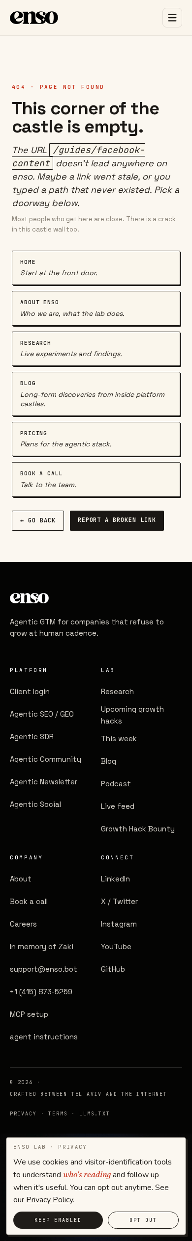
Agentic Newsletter (43, 781)
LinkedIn (115, 878)
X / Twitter (119, 901)
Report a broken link (117, 520)
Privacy (23, 1114)
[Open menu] (172, 17)
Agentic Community (45, 759)
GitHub (113, 969)
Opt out (143, 1220)
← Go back (38, 520)
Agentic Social (35, 804)
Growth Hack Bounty (138, 828)
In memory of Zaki (41, 946)
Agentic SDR (32, 736)
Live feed (117, 806)
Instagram (119, 924)
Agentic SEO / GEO (42, 714)
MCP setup (29, 1014)
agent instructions (44, 1036)
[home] (88, 598)
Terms (57, 1114)
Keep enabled (58, 1220)
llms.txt (94, 1114)
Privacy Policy (49, 1199)
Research (117, 691)
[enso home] (34, 17)
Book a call (29, 901)
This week (119, 738)
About (21, 878)
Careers (23, 924)
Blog (108, 761)
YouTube (116, 946)
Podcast (116, 783)
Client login (30, 691)
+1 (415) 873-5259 (41, 991)
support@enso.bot (43, 969)
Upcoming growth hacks (132, 714)
